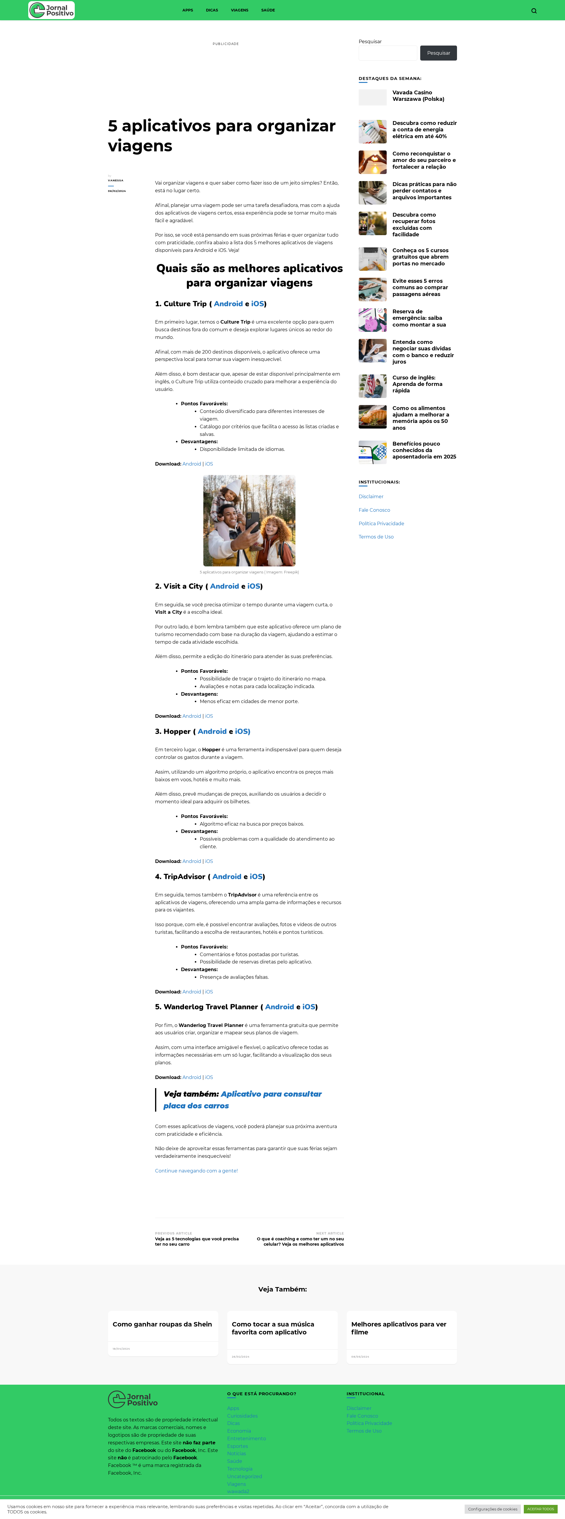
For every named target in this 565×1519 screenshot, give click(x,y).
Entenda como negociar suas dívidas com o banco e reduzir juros (423, 352)
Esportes (237, 1446)
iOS (256, 304)
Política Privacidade (381, 523)
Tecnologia (239, 1469)
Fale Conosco (374, 510)
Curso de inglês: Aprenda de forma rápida (418, 384)
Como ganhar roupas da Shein (162, 1324)
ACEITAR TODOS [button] (540, 1509)
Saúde (268, 10)
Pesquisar (370, 41)
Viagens (239, 10)
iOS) (242, 732)
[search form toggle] (534, 11)
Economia (239, 1431)
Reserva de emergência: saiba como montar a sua (419, 317)
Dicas (212, 10)
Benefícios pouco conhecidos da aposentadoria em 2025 (424, 450)
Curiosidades (242, 1416)
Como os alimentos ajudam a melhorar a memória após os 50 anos (421, 418)
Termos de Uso (376, 537)
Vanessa (116, 180)
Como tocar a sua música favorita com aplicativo (273, 1328)
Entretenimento (246, 1438)
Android (228, 304)
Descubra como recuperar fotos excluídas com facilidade (414, 224)
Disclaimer (371, 496)
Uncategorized (244, 1476)
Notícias (236, 1453)
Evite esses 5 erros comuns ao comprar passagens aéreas (420, 287)
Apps (187, 10)
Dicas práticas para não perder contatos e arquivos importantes (425, 190)
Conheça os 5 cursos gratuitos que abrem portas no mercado (421, 256)
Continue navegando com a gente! (196, 1171)
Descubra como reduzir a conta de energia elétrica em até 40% (425, 129)
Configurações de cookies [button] (492, 1509)
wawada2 (238, 1491)
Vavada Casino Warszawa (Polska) (418, 95)
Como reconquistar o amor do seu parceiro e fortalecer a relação (424, 160)
